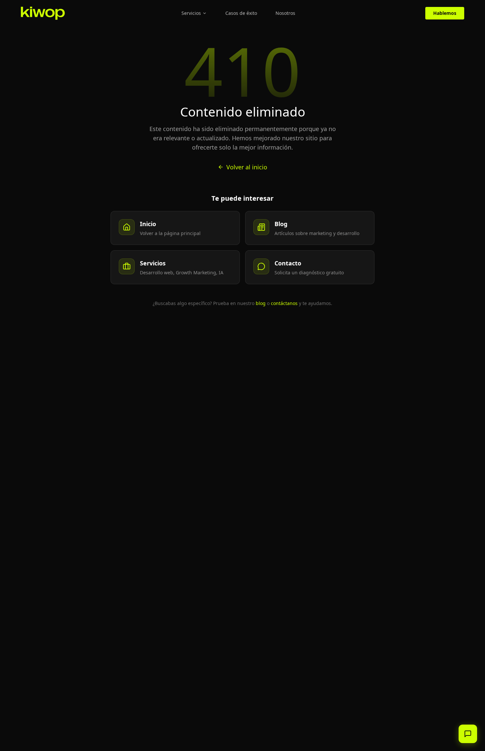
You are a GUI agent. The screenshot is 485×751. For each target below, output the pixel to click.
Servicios (191, 13)
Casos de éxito (241, 13)
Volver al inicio (246, 167)
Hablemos (444, 13)
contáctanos (284, 303)
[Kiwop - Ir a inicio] (43, 13)
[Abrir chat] (468, 734)
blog (261, 303)
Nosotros (285, 13)
